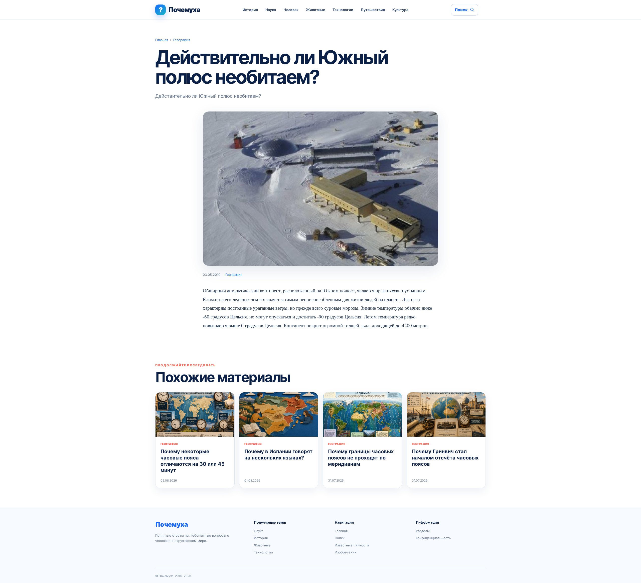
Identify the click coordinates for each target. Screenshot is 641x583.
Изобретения (345, 552)
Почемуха (171, 524)
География (181, 40)
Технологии (343, 10)
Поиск (340, 538)
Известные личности (352, 545)
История (250, 10)
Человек (290, 10)
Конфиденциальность (433, 538)
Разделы (423, 531)
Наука (270, 10)
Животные (315, 10)
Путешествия (373, 10)
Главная (161, 40)
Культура (400, 10)
